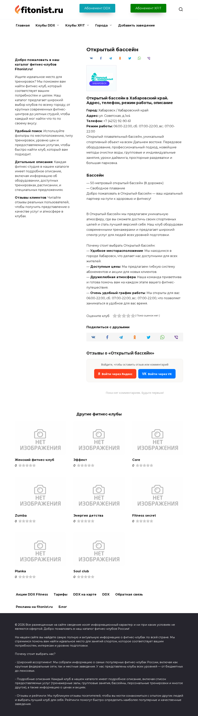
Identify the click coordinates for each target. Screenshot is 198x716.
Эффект (80, 459)
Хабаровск (99, 83)
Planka (20, 571)
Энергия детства (88, 515)
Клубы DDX (45, 25)
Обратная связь (129, 594)
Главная (23, 25)
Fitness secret (144, 515)
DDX (105, 594)
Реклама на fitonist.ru (34, 607)
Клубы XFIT (75, 25)
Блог (63, 607)
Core (136, 459)
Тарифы (60, 594)
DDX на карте (84, 594)
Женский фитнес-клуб (34, 459)
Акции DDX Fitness (32, 594)
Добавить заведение (136, 25)
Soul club (81, 571)
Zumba (21, 515)
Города (101, 25)
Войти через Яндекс (115, 374)
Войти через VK (157, 374)
